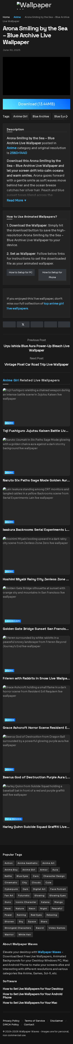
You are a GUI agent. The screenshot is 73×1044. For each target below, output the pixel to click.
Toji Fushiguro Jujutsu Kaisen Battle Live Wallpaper (36, 430)
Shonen (9, 921)
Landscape (13, 621)
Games (10, 720)
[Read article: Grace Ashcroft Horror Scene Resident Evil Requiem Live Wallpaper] (36, 709)
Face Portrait (58, 889)
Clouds (36, 882)
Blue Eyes (22, 876)
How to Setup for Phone (52, 275)
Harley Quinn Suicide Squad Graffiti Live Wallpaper (36, 826)
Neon (32, 908)
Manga (58, 902)
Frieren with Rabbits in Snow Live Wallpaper (36, 678)
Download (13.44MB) (36, 104)
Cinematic (11, 882)
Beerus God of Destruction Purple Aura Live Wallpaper (36, 777)
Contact (29, 1024)
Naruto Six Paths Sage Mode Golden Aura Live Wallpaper (36, 480)
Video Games (57, 928)
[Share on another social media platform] (64, 324)
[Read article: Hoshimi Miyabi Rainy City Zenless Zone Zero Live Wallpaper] (36, 561)
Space (32, 921)
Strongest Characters (18, 928)
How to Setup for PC (20, 272)
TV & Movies (14, 819)
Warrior (9, 934)
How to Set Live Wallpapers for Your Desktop (33, 988)
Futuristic (24, 895)
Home (6, 17)
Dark (25, 889)
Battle (8, 876)
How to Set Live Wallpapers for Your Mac (30, 1002)
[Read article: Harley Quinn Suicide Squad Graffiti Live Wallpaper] (36, 808)
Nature (20, 908)
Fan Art (9, 895)
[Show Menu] (4, 5)
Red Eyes (36, 915)
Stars (44, 921)
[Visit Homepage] (36, 5)
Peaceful (57, 908)
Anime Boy (11, 869)
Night (43, 908)
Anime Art (48, 863)
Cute (48, 882)
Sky (21, 921)
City (24, 882)
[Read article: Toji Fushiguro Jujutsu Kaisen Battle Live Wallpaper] (36, 412)
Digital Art (39, 889)
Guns (8, 902)
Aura (55, 869)
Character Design (54, 876)
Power (8, 915)
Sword (40, 928)
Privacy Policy (11, 1020)
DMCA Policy (11, 1024)
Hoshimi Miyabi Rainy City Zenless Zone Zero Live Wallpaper (36, 579)
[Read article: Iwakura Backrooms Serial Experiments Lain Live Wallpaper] (36, 511)
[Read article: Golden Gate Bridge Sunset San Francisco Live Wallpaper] (36, 610)
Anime (17, 17)
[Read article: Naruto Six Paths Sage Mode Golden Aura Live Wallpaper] (36, 462)
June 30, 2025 (11, 50)
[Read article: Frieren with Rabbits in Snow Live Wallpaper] (36, 660)
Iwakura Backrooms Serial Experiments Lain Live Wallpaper (36, 529)
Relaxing (52, 915)
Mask (8, 908)
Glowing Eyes (57, 895)
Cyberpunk (11, 889)
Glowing (39, 895)
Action (9, 863)
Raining (21, 915)
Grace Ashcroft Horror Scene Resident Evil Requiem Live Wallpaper (36, 727)
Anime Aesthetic (28, 863)
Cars (36, 876)
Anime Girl (11, 380)
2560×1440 (18, 153)
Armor (44, 869)
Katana (45, 902)
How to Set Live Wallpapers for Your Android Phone (32, 995)
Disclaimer (56, 1020)
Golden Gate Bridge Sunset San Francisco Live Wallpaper (36, 628)
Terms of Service (35, 1020)
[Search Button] (68, 5)
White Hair (25, 934)
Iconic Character (26, 902)
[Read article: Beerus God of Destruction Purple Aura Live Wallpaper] (36, 759)
